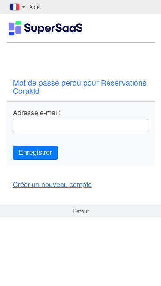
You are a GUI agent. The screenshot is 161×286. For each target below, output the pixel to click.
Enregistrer (35, 152)
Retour (81, 211)
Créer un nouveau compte (52, 184)
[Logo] (45, 28)
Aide (34, 6)
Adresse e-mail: (37, 112)
